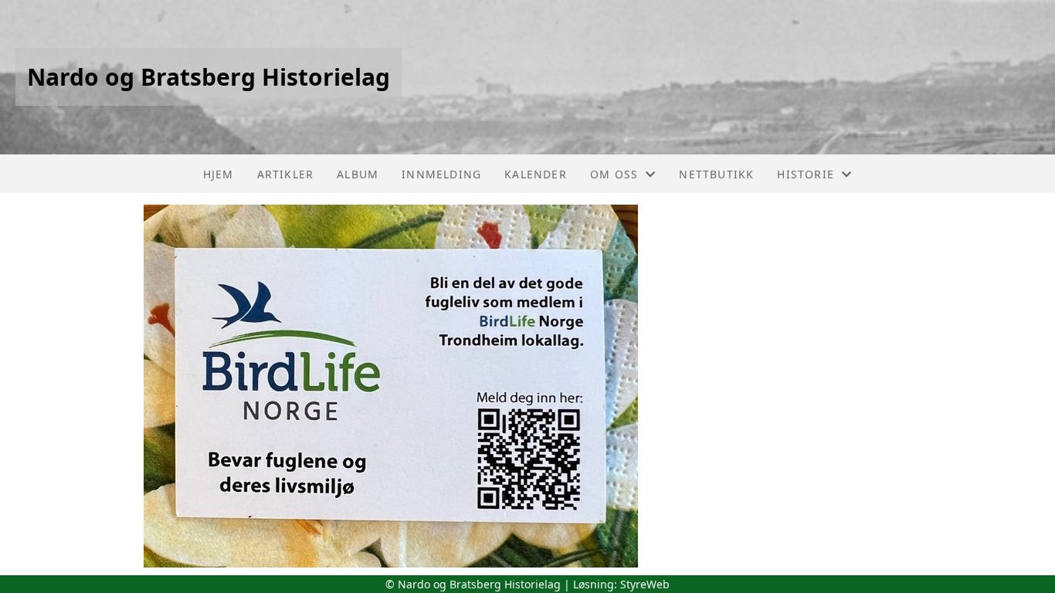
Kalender (535, 174)
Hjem (218, 174)
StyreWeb (645, 584)
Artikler (285, 174)
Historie (805, 174)
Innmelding (441, 174)
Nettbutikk (716, 174)
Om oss (614, 174)
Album (357, 174)
